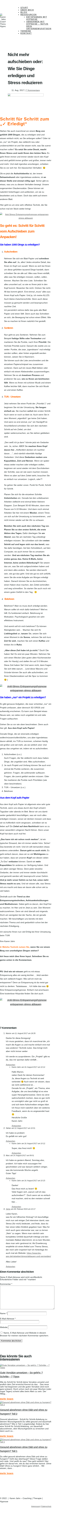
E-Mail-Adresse (7, 1318)
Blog (23, 12)
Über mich (27, 10)
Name (3, 1313)
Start (24, 7)
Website (3, 1327)
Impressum (35, 1506)
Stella (8, 1209)
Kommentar (6, 1284)
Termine (25, 31)
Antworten (10, 1064)
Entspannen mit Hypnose (36, 18)
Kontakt (26, 33)
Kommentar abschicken (11, 1341)
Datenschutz (46, 1506)
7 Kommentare (33, 90)
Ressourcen (28, 14)
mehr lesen (6, 1399)
